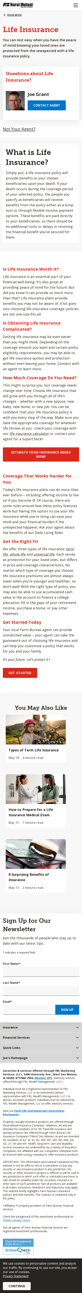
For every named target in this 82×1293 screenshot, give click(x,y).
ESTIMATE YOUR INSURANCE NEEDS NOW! (41, 454)
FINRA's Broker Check (16, 1220)
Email (7, 1002)
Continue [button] (17, 1286)
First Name (12, 964)
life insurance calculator (29, 433)
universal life (44, 554)
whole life (18, 554)
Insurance (14, 15)
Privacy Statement (16, 1276)
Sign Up (67, 1010)
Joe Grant (38, 94)
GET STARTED (20, 673)
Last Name (11, 983)
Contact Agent (46, 105)
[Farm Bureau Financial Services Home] (22, 5)
